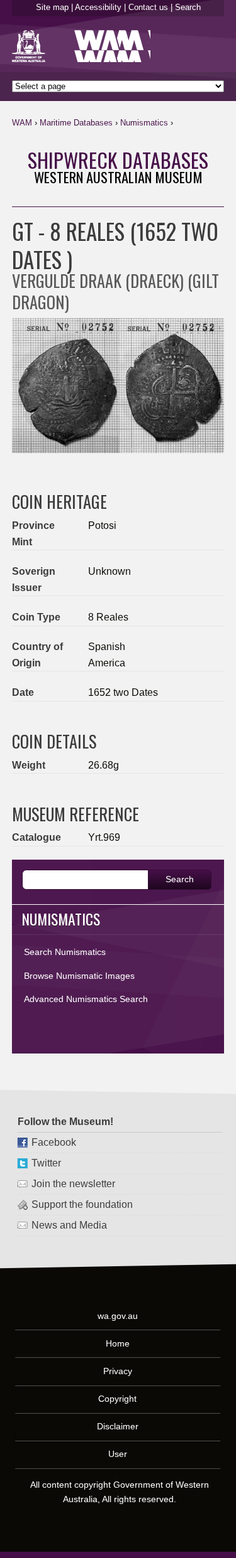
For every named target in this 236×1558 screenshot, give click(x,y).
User (117, 1454)
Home (118, 1343)
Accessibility (98, 7)
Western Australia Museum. (112, 46)
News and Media (69, 1225)
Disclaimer (117, 1426)
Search (188, 7)
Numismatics (144, 122)
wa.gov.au (118, 1315)
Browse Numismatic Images (79, 976)
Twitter (46, 1163)
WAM (22, 122)
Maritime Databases (76, 122)
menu (209, 125)
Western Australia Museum (31, 46)
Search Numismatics (65, 952)
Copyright (117, 1398)
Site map (52, 7)
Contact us (148, 7)
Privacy (117, 1370)
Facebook (53, 1142)
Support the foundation (82, 1204)
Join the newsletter (73, 1183)
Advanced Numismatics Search (86, 999)
